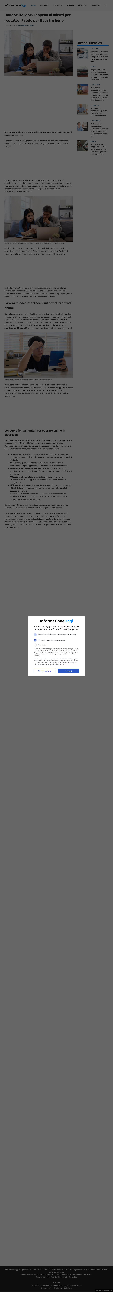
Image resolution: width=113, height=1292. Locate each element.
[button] (56, 645)
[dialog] (56, 646)
